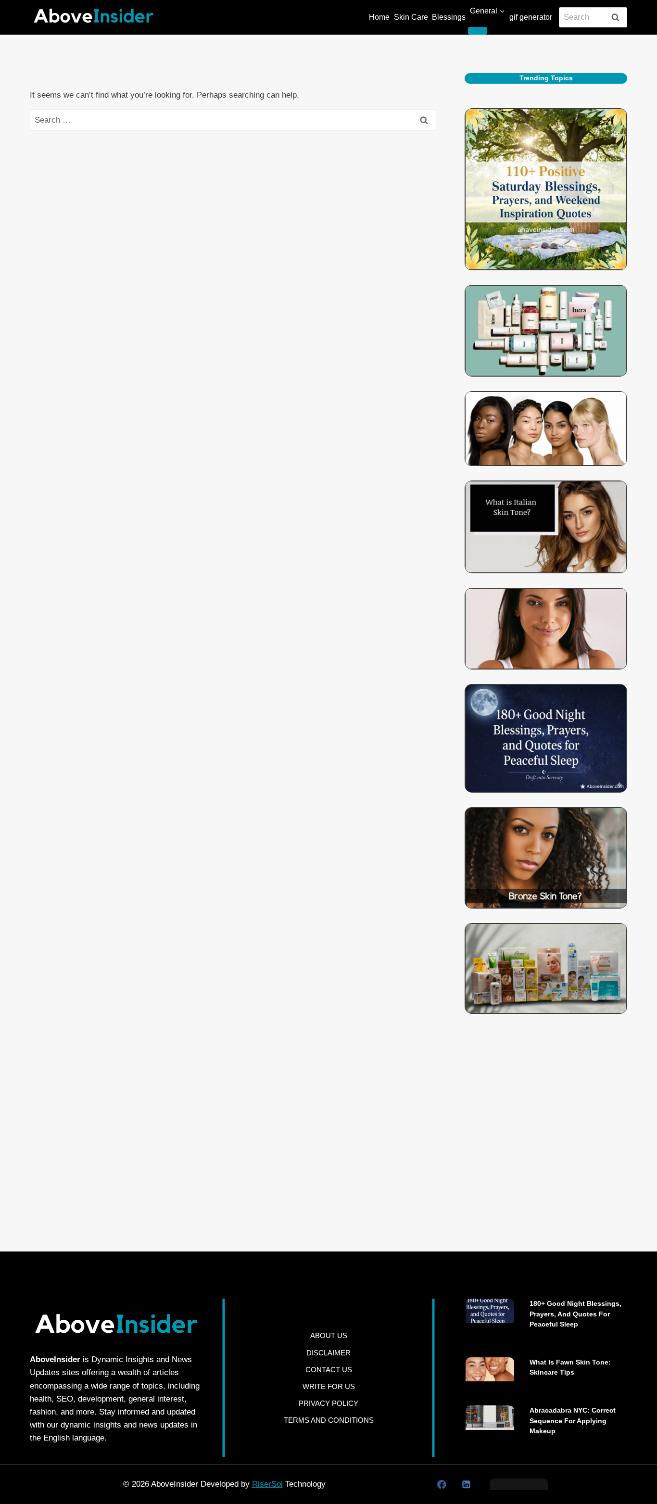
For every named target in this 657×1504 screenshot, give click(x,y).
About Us (328, 1335)
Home (379, 17)
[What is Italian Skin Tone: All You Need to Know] (546, 527)
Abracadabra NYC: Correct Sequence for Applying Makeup (573, 1420)
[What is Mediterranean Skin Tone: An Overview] (546, 628)
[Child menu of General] (477, 31)
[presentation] (490, 1311)
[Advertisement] (546, 1120)
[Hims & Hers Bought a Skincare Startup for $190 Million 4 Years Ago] (546, 330)
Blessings (449, 17)
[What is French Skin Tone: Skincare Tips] (546, 429)
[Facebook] (442, 1484)
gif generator (530, 17)
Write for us (329, 1386)
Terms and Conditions (329, 1420)
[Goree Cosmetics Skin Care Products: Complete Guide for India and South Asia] (546, 968)
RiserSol (267, 1484)
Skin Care (411, 17)
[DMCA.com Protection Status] (519, 1484)
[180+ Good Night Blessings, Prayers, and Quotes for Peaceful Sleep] (546, 738)
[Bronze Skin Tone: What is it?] (546, 858)
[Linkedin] (466, 1484)
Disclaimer (328, 1353)
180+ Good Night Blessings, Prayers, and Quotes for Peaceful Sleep (575, 1314)
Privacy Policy (328, 1403)
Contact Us (328, 1369)
